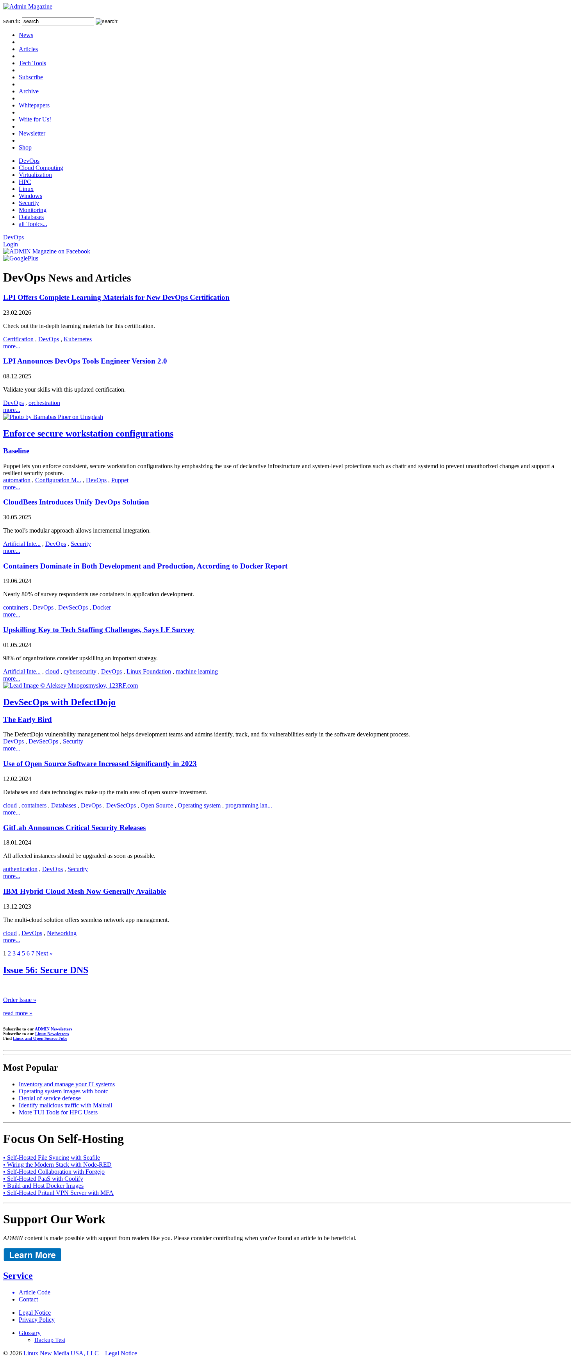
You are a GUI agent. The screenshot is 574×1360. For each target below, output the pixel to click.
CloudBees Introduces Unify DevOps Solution (76, 502)
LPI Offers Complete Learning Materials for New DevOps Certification (116, 297)
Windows (30, 196)
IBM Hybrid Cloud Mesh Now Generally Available (84, 891)
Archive (29, 91)
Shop (25, 147)
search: (11, 21)
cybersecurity (80, 671)
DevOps (29, 160)
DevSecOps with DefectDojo (59, 702)
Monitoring (32, 210)
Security (29, 203)
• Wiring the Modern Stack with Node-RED (57, 1164)
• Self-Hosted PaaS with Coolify (43, 1178)
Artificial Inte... (22, 543)
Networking (62, 933)
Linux (26, 188)
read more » (17, 1013)
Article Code (34, 1292)
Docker (102, 607)
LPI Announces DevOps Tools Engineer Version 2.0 (85, 361)
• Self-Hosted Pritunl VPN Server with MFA (58, 1192)
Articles (28, 49)
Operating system (199, 805)
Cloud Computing (41, 167)
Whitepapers (34, 105)
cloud (52, 671)
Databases (31, 217)
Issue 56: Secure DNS (45, 970)
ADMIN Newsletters (53, 1029)
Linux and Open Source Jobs (40, 1038)
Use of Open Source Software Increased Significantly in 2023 (100, 763)
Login (10, 244)
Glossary (30, 1333)
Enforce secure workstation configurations (88, 433)
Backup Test (49, 1340)
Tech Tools (32, 63)
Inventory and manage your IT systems (67, 1084)
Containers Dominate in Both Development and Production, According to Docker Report (145, 566)
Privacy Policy (37, 1319)
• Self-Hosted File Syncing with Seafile (51, 1157)
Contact (28, 1299)
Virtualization (35, 174)
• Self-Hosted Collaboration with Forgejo (54, 1171)
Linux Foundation (149, 671)
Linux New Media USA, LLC (61, 1353)
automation (16, 480)
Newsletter (32, 133)
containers (15, 607)
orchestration (44, 402)
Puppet (119, 480)
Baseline (16, 451)
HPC (25, 181)
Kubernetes (78, 339)
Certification (18, 339)
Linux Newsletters (52, 1033)
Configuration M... (58, 480)
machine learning (197, 671)
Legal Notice (35, 1312)
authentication (20, 869)
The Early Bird (27, 719)
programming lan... (248, 805)
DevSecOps (73, 607)
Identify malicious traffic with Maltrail (65, 1105)
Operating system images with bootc (63, 1091)
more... (11, 346)
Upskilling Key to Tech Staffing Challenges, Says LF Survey (98, 630)
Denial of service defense (50, 1098)
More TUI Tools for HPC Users (58, 1112)
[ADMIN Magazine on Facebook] (46, 251)
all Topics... (33, 224)
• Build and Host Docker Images (43, 1185)
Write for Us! (35, 119)
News (26, 35)
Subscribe (31, 77)
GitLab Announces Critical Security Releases (74, 827)
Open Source (157, 805)
